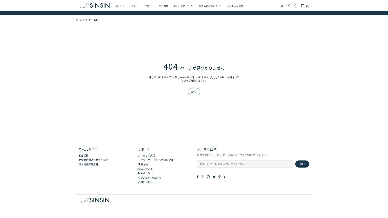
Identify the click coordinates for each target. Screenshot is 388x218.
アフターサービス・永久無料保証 (155, 159)
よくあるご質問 (146, 155)
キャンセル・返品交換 (149, 177)
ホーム (79, 19)
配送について (145, 168)
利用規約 (84, 155)
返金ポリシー (145, 173)
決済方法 (143, 164)
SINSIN (94, 5)
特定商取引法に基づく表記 (93, 159)
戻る (194, 92)
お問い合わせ (145, 182)
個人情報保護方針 (88, 164)
